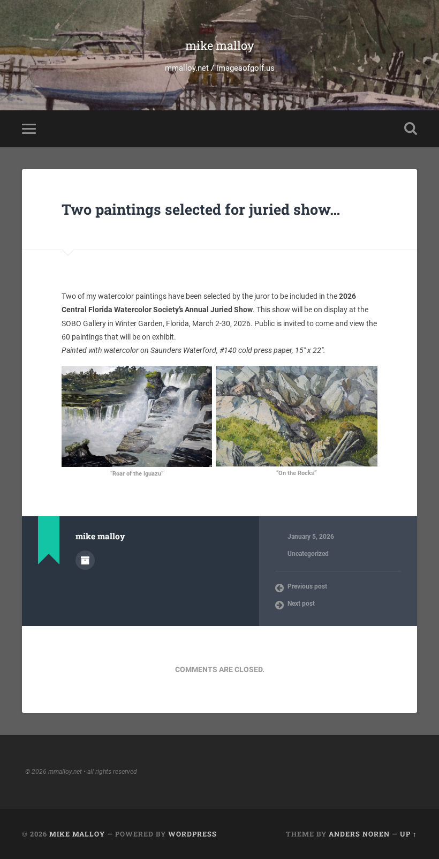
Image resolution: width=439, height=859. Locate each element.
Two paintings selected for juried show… (201, 209)
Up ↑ (408, 834)
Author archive (85, 560)
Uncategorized (308, 553)
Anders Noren (359, 834)
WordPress (192, 834)
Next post (301, 603)
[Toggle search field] (410, 128)
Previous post (307, 586)
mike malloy (219, 45)
